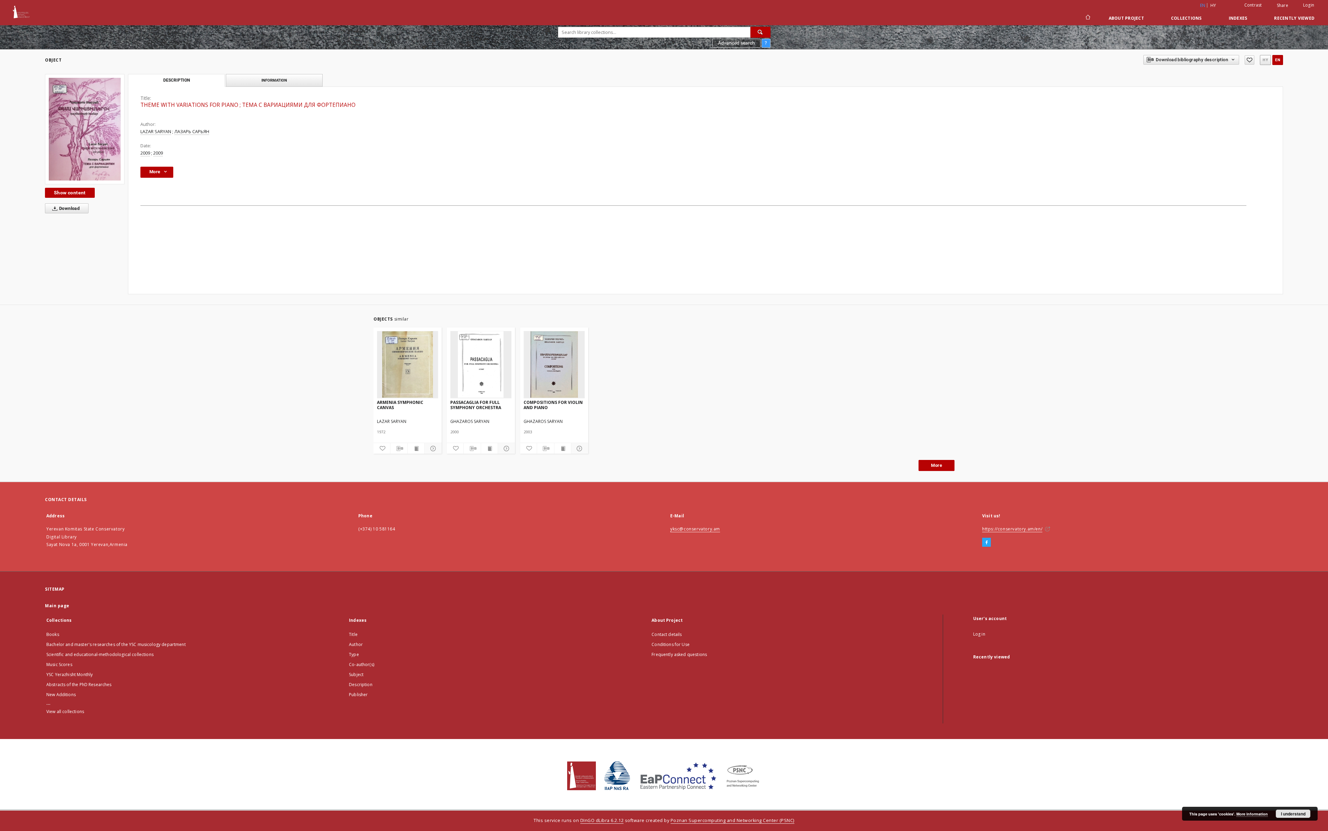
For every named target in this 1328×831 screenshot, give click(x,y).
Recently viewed (1294, 18)
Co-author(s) (361, 664)
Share (1282, 5)
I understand (1293, 814)
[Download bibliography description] (398, 448)
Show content (70, 192)
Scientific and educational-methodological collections (100, 654)
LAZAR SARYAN (155, 132)
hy (1213, 5)
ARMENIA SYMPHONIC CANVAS (400, 404)
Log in (979, 634)
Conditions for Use (671, 644)
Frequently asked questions (679, 654)
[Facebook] (986, 542)
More (936, 465)
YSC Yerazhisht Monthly (69, 674)
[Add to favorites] (1249, 60)
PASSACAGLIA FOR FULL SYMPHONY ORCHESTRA (475, 404)
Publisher (358, 695)
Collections (1186, 18)
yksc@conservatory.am (695, 529)
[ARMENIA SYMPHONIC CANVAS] (407, 364)
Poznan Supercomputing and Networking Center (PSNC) (732, 820)
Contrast (1253, 5)
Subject (356, 674)
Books (52, 634)
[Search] (760, 32)
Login (1308, 5)
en (1277, 60)
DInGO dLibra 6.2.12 (602, 820)
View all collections (65, 711)
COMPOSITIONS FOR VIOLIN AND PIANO (553, 404)
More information (1252, 813)
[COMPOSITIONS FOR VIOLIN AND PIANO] (554, 364)
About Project (1126, 18)
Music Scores (59, 664)
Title (353, 634)
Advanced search (736, 43)
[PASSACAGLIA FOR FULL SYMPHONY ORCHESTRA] (481, 364)
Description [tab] (176, 80)
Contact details (667, 634)
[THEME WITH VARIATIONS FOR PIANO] (85, 129)
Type (354, 654)
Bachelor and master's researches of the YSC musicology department (116, 644)
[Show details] (432, 448)
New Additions (61, 695)
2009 (145, 153)
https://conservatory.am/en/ (1012, 529)
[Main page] (1087, 18)
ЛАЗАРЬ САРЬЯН (191, 132)
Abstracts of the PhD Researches (79, 684)
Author (356, 644)
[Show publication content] (416, 448)
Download (69, 208)
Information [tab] (274, 80)
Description (360, 684)
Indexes (1238, 18)
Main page (57, 606)
